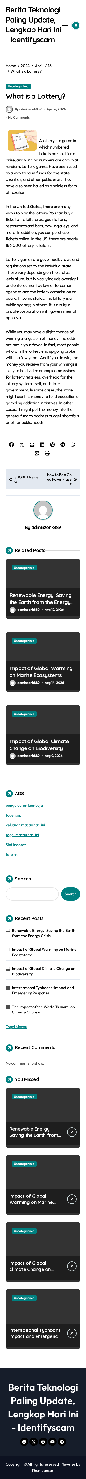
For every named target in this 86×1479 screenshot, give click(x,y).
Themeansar (42, 1470)
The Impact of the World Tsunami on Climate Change (43, 1009)
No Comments (19, 117)
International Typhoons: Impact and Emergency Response (43, 990)
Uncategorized (18, 86)
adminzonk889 (46, 527)
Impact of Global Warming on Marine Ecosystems (40, 672)
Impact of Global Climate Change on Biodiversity (39, 745)
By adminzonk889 (28, 109)
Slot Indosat (16, 844)
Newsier (68, 1464)
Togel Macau (16, 1026)
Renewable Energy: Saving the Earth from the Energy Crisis (40, 602)
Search (23, 879)
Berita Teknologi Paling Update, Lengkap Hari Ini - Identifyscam (33, 24)
